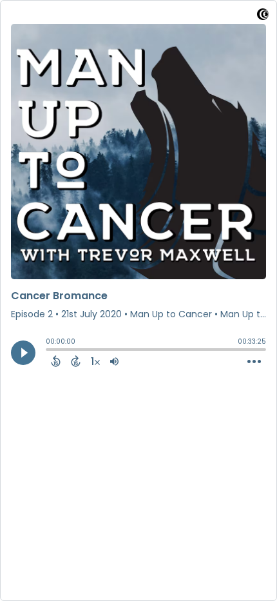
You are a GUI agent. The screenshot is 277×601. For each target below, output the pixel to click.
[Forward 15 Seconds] (76, 361)
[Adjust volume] (114, 361)
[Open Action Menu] (254, 361)
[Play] (23, 352)
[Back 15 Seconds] (56, 361)
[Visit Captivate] (263, 16)
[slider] (49, 350)
